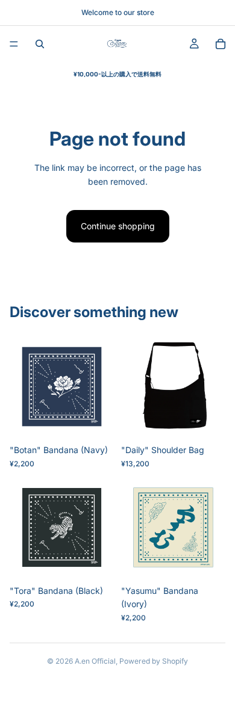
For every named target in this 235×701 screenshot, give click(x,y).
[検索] (40, 44)
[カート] (220, 44)
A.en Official (95, 660)
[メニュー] (14, 44)
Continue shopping (118, 226)
